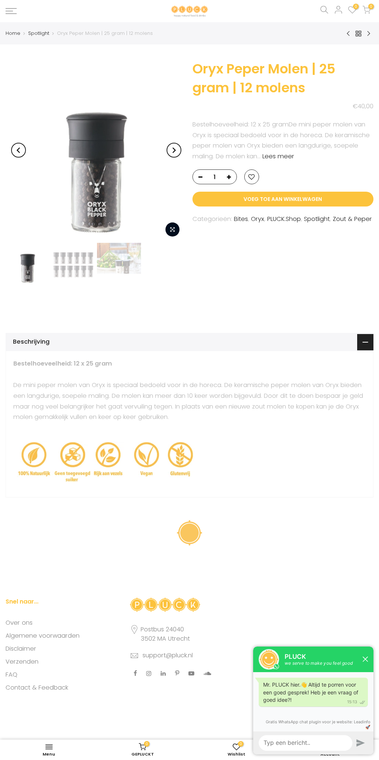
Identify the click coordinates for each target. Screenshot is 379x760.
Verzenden (22, 661)
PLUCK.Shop (284, 219)
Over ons (19, 622)
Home (13, 33)
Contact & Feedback (37, 687)
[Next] (174, 150)
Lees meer (277, 156)
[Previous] (18, 150)
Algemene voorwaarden (43, 635)
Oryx (257, 219)
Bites (241, 219)
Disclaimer (21, 648)
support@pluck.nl (167, 655)
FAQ (11, 674)
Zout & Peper (352, 219)
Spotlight (38, 33)
